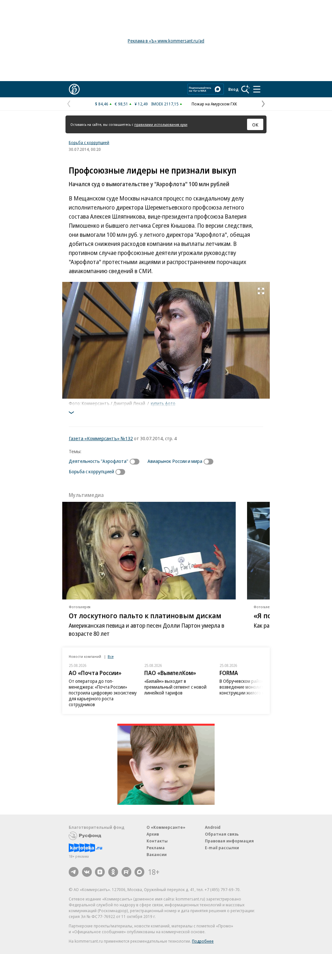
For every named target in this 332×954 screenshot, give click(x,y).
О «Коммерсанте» (166, 827)
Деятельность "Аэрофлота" (98, 461)
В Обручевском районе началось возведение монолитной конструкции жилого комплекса (252, 687)
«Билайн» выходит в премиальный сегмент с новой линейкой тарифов (175, 687)
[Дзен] (100, 872)
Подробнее (203, 941)
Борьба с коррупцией (89, 142)
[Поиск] (245, 89)
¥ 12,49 (141, 104)
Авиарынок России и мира (175, 461)
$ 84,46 (101, 104)
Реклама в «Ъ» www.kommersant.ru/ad (166, 41)
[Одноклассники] (113, 872)
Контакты (157, 841)
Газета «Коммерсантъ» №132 (101, 438)
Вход (233, 89)
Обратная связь (222, 834)
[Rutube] (126, 872)
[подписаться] (136, 462)
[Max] (139, 872)
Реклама (156, 848)
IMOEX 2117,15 (165, 104)
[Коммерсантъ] (74, 89)
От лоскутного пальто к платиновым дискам (145, 615)
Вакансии (157, 854)
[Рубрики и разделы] (257, 89)
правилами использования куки (160, 124)
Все (110, 656)
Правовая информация (229, 841)
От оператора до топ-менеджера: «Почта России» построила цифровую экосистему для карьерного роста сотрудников (102, 692)
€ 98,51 (121, 104)
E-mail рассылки (222, 848)
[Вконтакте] (87, 872)
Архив (153, 834)
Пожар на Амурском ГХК (214, 104)
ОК (255, 124)
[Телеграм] (73, 872)
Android (212, 827)
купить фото (163, 403)
